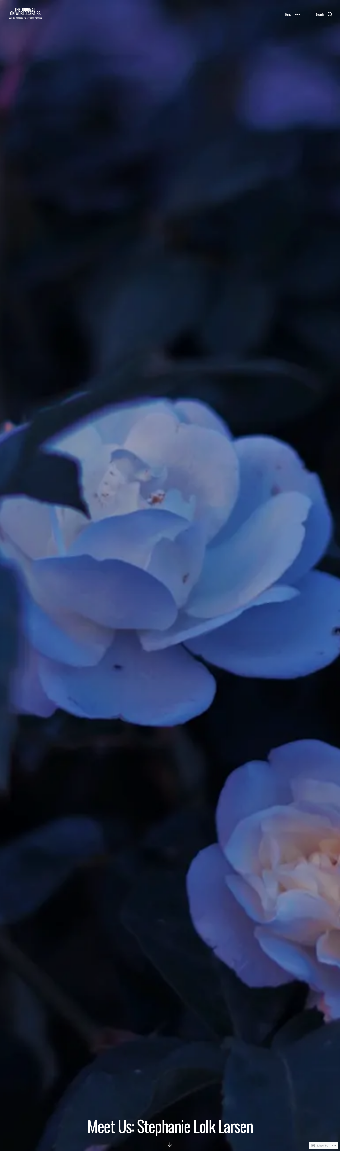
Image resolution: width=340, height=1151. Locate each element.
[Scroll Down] (170, 1145)
